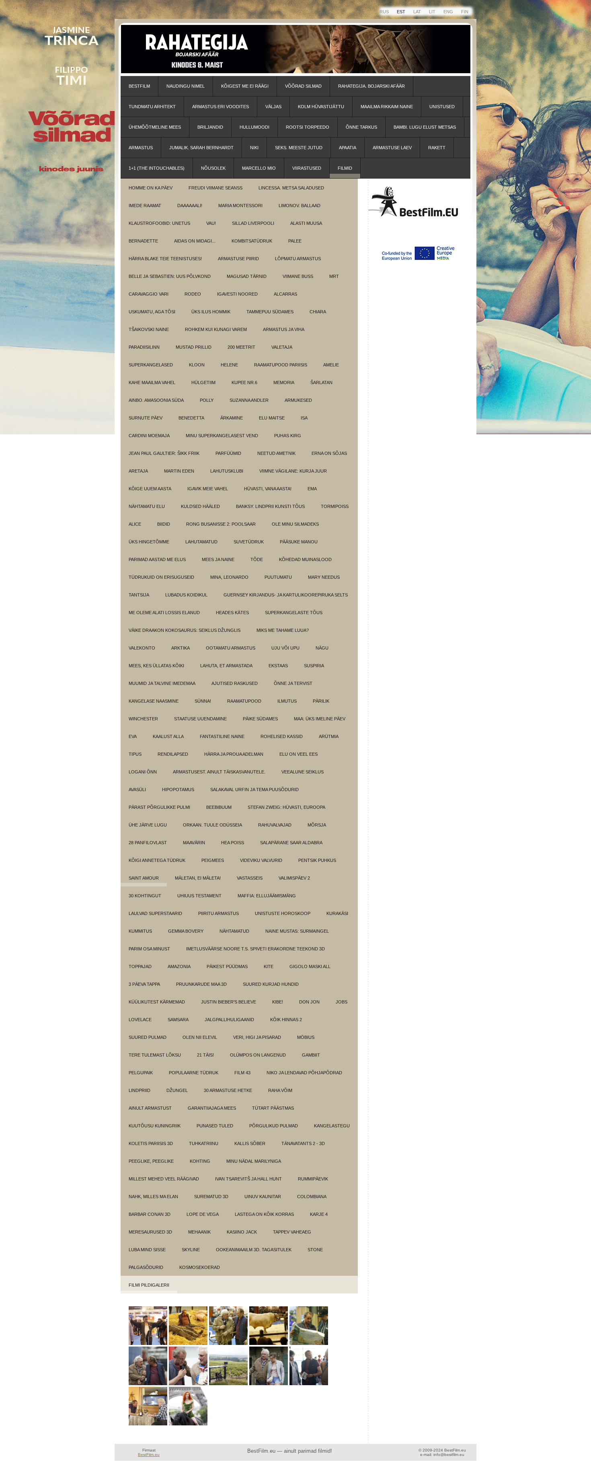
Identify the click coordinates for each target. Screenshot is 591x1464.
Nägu (322, 648)
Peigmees (212, 860)
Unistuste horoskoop (282, 913)
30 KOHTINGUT (145, 895)
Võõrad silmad (303, 86)
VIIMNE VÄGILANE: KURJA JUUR (293, 471)
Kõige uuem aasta (150, 488)
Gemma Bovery (185, 931)
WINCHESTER (143, 718)
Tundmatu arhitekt (152, 106)
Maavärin (194, 842)
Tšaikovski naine (149, 329)
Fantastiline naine (222, 736)
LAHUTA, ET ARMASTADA (226, 665)
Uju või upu (285, 648)
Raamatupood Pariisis (280, 364)
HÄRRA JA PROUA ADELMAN (233, 754)
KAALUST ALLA (168, 736)
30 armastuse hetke (228, 1090)
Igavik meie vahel (207, 488)
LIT (432, 11)
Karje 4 (319, 1214)
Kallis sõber (249, 1143)
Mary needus (324, 577)
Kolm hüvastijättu (321, 106)
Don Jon (309, 1001)
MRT (334, 276)
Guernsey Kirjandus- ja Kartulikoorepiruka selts (286, 594)
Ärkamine (231, 417)
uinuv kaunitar (262, 1196)
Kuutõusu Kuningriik (155, 1125)
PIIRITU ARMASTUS (218, 913)
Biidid (163, 524)
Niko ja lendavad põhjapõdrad (304, 1072)
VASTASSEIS (250, 878)
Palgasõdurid (146, 1267)
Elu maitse (272, 417)
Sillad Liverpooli (253, 223)
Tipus (135, 754)
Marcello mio (259, 168)
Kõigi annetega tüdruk (157, 860)
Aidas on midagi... (194, 241)
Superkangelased (151, 364)
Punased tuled (215, 1125)
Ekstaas (278, 665)
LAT (417, 11)
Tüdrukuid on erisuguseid (161, 577)
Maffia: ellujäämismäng (267, 895)
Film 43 (242, 1072)
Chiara (318, 311)
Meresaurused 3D (150, 1232)
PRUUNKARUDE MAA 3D (201, 984)
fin (464, 11)
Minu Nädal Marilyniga (253, 1161)
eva (133, 736)
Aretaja (138, 471)
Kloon (197, 364)
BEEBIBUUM (219, 807)
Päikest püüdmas (227, 966)
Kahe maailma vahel (152, 382)
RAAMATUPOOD (244, 701)
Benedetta (191, 417)
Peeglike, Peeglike (151, 1161)
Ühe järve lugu (148, 824)
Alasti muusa (306, 223)
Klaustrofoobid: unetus (159, 223)
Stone (315, 1249)
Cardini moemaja (149, 435)
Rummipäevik (313, 1178)
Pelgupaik (141, 1072)
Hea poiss (232, 842)
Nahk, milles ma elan (153, 1196)
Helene (229, 364)
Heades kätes (232, 612)
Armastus (141, 147)
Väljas (273, 106)
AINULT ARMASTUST (150, 1108)
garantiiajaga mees (212, 1108)
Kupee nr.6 (244, 382)
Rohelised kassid (282, 736)
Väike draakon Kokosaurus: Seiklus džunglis (184, 630)
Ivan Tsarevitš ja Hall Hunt (248, 1178)
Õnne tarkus (361, 127)
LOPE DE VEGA (203, 1214)
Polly (206, 400)
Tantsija (139, 594)
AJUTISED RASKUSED (234, 683)
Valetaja (281, 347)
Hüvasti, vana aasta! (267, 488)
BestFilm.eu (149, 1454)
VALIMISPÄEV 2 (294, 878)
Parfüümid (228, 453)
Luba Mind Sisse (147, 1249)
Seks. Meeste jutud (298, 147)
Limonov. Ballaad (299, 205)
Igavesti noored (237, 294)
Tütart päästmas (273, 1108)
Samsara (178, 1019)
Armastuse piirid (238, 258)
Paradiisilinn (144, 347)
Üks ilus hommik (210, 311)
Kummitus (140, 931)
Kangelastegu (332, 1125)
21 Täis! (205, 1055)
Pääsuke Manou (299, 541)
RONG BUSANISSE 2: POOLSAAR (221, 524)
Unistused (442, 106)
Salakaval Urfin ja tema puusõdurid (254, 789)
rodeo (193, 294)
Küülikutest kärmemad (157, 1001)
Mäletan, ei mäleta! (198, 878)
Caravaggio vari (148, 294)
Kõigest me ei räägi (245, 86)
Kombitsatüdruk (252, 241)
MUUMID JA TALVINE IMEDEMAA (162, 683)
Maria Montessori (240, 205)
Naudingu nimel (185, 86)
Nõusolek (213, 168)
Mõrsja (317, 824)
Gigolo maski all (309, 966)
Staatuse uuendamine (200, 718)
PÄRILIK (321, 701)
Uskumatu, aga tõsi (152, 311)
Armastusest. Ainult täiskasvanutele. (219, 771)
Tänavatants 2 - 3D (303, 1143)
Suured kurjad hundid (271, 984)
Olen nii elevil (200, 1037)
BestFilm (139, 86)
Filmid (345, 168)
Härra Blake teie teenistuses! (165, 258)
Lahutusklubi (226, 471)
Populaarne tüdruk (193, 1072)
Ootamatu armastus (230, 648)
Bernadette (143, 241)
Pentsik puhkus (317, 860)
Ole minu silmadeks (295, 524)
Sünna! (203, 701)
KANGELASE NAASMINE (154, 701)
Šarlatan (321, 382)
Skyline (191, 1249)
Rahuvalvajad (274, 824)
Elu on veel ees (298, 754)
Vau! (211, 223)
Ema (312, 488)
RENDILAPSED (173, 754)
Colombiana (311, 1196)
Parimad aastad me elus (157, 559)
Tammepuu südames (269, 311)
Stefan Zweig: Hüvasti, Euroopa (286, 807)
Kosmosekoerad (199, 1267)
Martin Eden (179, 471)
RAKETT (436, 147)
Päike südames (260, 718)
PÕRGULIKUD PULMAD (273, 1125)
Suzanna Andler (249, 400)
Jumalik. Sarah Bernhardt (201, 147)
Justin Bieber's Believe (228, 1001)
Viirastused (306, 168)
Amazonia (179, 966)
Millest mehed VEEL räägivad (164, 1178)
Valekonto (142, 648)
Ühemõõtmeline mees (155, 127)
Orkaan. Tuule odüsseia (212, 824)
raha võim (280, 1090)
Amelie (331, 364)
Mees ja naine (218, 559)
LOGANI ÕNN (143, 771)
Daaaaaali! (189, 205)
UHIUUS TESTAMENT (199, 895)
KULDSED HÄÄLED (200, 506)
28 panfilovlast (148, 842)
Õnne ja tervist (293, 683)
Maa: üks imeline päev (319, 718)
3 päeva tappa (144, 984)
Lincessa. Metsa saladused (291, 187)
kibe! (277, 1001)
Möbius (305, 1037)
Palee (295, 241)
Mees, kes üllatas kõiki (156, 665)
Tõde (256, 559)
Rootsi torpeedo (307, 127)
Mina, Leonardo (229, 577)
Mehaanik (199, 1232)
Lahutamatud (201, 541)
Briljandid (210, 127)
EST (401, 11)
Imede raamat (145, 205)
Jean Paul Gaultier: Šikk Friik (164, 453)
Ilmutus (287, 701)
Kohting (200, 1161)
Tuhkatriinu (203, 1143)
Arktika (180, 648)
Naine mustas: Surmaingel (297, 931)
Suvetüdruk (249, 541)
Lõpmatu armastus (298, 258)
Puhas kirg (287, 435)
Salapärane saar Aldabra (291, 842)
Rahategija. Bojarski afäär (371, 86)
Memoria (283, 382)
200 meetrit (241, 347)
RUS (384, 11)
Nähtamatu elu (147, 506)
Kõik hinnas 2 (286, 1019)
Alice (135, 524)
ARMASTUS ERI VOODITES (220, 106)
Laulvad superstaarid (155, 913)
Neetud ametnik (276, 453)
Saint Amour (144, 878)
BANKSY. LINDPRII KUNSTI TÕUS (270, 506)
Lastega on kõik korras (264, 1214)
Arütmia (329, 736)
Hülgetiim (203, 382)
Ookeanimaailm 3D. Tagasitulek (253, 1249)
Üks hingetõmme (149, 541)
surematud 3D (211, 1196)
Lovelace (140, 1019)
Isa (304, 417)
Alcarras (285, 294)
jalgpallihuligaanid (229, 1019)
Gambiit (311, 1055)
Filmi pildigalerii (149, 1285)
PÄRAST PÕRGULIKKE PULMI (159, 807)
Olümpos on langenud (258, 1055)
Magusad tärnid (247, 276)
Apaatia (347, 147)
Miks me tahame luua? (283, 630)
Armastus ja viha (283, 329)
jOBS (341, 1001)
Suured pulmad (147, 1037)
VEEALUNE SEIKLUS (302, 771)
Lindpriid (139, 1090)
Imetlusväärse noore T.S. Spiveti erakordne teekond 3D (255, 948)
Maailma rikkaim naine (387, 106)
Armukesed (298, 400)
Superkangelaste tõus (293, 612)
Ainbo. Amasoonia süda (156, 400)
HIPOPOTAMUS (178, 789)
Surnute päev (145, 417)
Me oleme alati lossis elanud (164, 612)
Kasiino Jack (242, 1232)
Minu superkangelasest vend (222, 435)
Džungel (177, 1090)
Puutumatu (278, 577)
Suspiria (314, 665)
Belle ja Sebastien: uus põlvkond (170, 276)
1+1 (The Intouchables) (157, 168)
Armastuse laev (392, 147)
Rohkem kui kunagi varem (216, 329)
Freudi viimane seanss (215, 187)
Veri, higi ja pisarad (257, 1037)
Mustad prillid (193, 347)
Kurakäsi (337, 913)
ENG (448, 11)
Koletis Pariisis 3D (151, 1143)
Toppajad (140, 966)
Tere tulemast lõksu (155, 1055)
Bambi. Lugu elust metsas (425, 127)
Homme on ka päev (150, 187)
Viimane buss (298, 276)
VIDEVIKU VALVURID (261, 860)
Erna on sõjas (329, 453)
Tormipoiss (335, 506)
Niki (254, 147)
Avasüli (137, 789)
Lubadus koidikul (186, 594)
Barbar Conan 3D (149, 1214)
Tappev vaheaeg (292, 1232)
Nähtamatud (234, 931)
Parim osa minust (149, 948)
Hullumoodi (254, 127)
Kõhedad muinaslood (305, 559)
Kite (268, 966)
